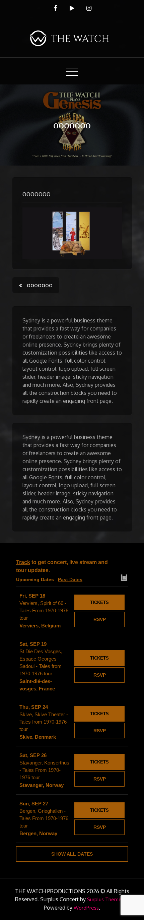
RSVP (99, 619)
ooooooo (36, 194)
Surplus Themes (105, 899)
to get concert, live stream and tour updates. (62, 566)
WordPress (86, 908)
